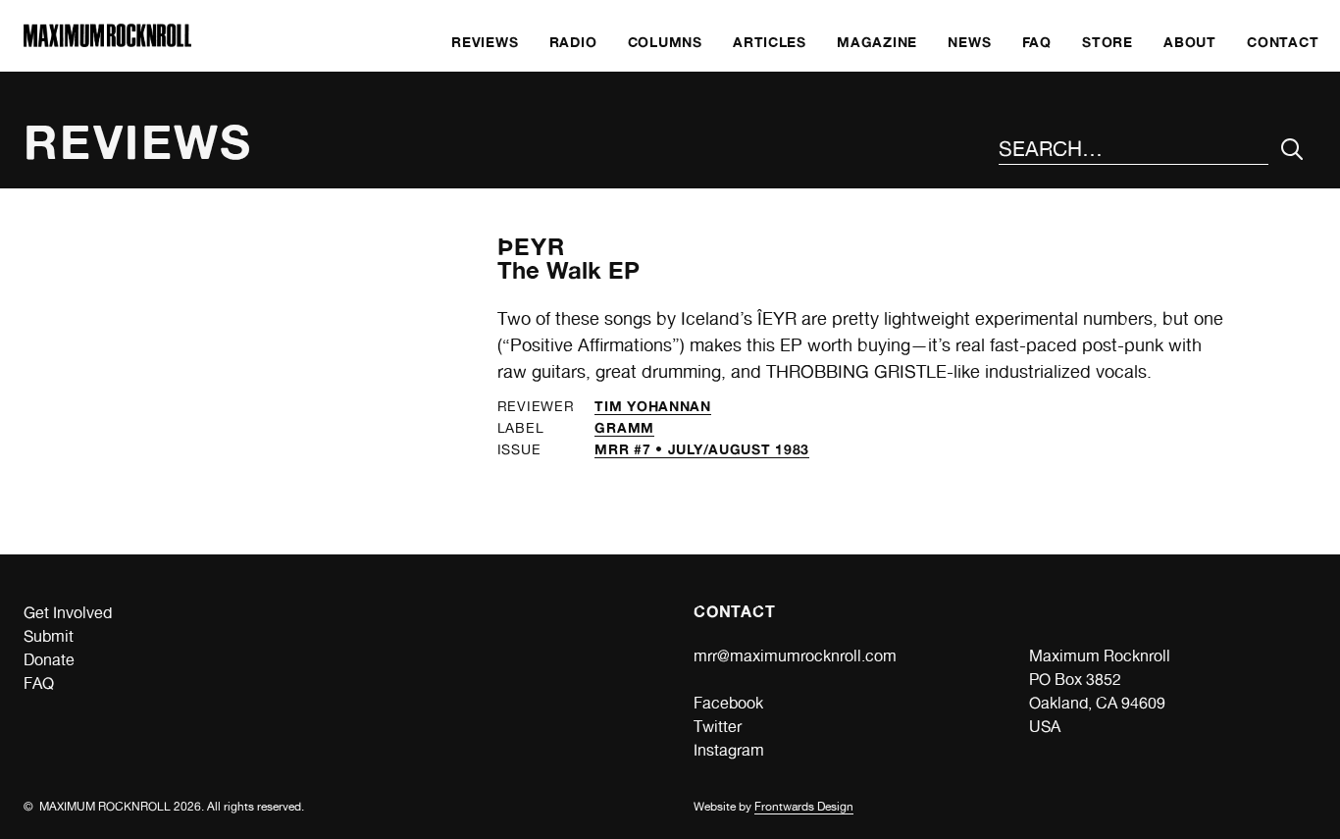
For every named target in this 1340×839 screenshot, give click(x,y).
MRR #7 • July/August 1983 (701, 449)
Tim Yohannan (652, 405)
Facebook (728, 703)
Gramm (624, 427)
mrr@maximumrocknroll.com (795, 656)
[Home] (107, 41)
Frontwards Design (803, 806)
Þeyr (531, 247)
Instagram (729, 750)
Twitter (718, 726)
